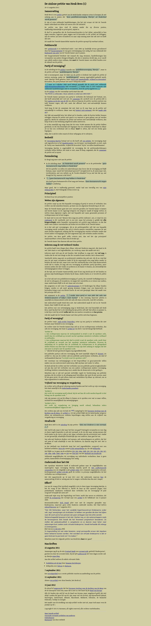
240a (80, 451)
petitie (59, 14)
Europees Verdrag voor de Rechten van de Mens (86, 588)
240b (84, 451)
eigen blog (56, 556)
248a (49, 453)
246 (101, 451)
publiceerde (82, 554)
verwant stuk (83, 551)
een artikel (54, 580)
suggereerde (58, 588)
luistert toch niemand (83, 110)
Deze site (62, 448)
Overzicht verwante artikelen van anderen (60, 615)
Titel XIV (75, 453)
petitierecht (52, 48)
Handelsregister (68, 143)
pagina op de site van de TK (58, 101)
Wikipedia (96, 448)
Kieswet (100, 353)
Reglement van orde (52, 53)
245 (98, 451)
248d (58, 453)
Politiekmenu (49, 617)
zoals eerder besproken (66, 321)
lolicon (59, 566)
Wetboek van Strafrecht (93, 453)
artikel (80, 497)
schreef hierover (50, 507)
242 (88, 451)
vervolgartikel (53, 573)
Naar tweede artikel (52, 613)
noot (72, 410)
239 (73, 451)
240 (76, 451)
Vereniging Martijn (54, 141)
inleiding (64, 424)
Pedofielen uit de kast (54, 563)
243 (91, 451)
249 (67, 453)
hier (101, 477)
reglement (48, 220)
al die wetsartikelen (77, 448)
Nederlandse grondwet (70, 388)
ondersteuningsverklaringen (55, 86)
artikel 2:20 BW (62, 472)
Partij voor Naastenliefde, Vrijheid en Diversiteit (88, 79)
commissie (76, 99)
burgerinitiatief (56, 51)
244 (95, 451)
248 (46, 453)
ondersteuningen (73, 286)
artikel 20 (71, 328)
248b (53, 453)
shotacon (68, 566)
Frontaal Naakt (70, 551)
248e (62, 453)
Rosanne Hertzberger (73, 563)
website (52, 91)
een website (87, 141)
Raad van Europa (96, 590)
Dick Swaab (64, 502)
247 (104, 451)
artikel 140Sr (74, 470)
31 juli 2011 (57, 529)
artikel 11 (66, 413)
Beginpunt (48, 619)
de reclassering (55, 497)
